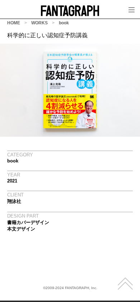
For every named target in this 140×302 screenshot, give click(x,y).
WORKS (39, 22)
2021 (12, 181)
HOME (13, 22)
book (64, 22)
